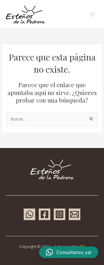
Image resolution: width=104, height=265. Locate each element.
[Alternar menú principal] (93, 14)
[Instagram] (59, 214)
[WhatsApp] (29, 214)
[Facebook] (44, 214)
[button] (68, 252)
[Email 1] (74, 214)
